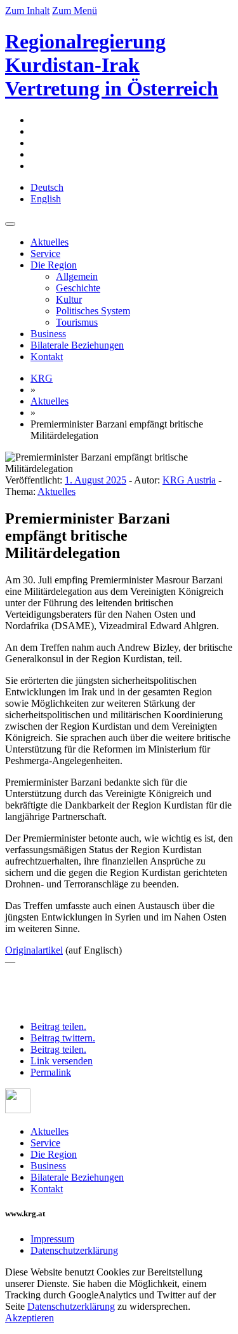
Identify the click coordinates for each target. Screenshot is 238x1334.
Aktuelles (49, 242)
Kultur (69, 299)
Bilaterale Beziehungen (77, 345)
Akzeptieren (29, 1317)
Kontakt (46, 356)
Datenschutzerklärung (74, 1250)
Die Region (53, 265)
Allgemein (77, 276)
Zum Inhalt (27, 10)
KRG (41, 378)
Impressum (52, 1238)
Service (45, 253)
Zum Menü (74, 10)
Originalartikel (34, 950)
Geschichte (78, 287)
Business (48, 333)
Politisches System (93, 310)
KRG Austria (189, 480)
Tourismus (77, 322)
